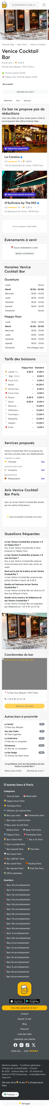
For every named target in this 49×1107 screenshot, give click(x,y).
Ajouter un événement (25, 253)
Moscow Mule (14, 406)
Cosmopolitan (14, 414)
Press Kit (24, 1029)
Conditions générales (30, 1065)
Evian (10, 427)
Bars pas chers (13, 815)
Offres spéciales (14, 873)
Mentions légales (10, 1065)
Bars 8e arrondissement (17, 971)
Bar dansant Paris (14, 868)
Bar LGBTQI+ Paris (15, 858)
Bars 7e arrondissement (17, 967)
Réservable (31, 796)
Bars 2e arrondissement (17, 943)
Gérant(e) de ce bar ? (25, 92)
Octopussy (10, 745)
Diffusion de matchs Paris (18, 810)
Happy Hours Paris (15, 801)
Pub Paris (34, 849)
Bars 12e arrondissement (18, 894)
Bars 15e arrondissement (18, 909)
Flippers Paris (12, 834)
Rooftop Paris (34, 863)
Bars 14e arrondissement (18, 904)
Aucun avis (7, 62)
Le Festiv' (9, 724)
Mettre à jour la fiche (13, 771)
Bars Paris (22, 44)
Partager (25, 1103)
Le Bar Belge (11, 752)
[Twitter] (33, 1045)
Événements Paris (35, 815)
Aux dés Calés (12, 731)
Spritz (11, 401)
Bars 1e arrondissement (17, 933)
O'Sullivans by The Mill (20, 203)
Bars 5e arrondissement (17, 957)
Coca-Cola (13, 393)
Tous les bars (12, 796)
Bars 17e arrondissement (18, 918)
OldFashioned (14, 410)
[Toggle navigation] (44, 5)
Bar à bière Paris (14, 839)
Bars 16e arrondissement (18, 914)
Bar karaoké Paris (14, 849)
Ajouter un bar (24, 1019)
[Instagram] (21, 1045)
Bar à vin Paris (36, 839)
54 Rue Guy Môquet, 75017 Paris (22, 693)
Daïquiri (11, 423)
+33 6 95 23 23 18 (16, 699)
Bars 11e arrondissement (18, 890)
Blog (24, 1024)
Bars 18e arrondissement (18, 923)
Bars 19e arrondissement (18, 928)
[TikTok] (27, 1045)
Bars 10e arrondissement (18, 885)
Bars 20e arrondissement (18, 938)
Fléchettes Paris (33, 834)
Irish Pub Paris (37, 868)
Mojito (11, 384)
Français (10, 1094)
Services (27, 100)
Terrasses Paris (13, 806)
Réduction (8, 100)
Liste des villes (25, 1034)
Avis (18, 100)
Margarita (12, 418)
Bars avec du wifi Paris (17, 825)
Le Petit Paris (11, 738)
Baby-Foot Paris (33, 830)
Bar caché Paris (13, 863)
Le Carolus (12, 157)
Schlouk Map (8, 44)
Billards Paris (12, 830)
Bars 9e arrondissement (17, 976)
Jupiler (11, 372)
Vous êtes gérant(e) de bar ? (24, 1008)
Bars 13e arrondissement (18, 899)
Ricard (11, 397)
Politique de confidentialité (14, 1068)
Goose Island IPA (16, 389)
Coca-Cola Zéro (15, 380)
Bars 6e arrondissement (17, 962)
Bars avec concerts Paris (18, 820)
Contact (24, 1014)
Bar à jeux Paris (13, 854)
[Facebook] (15, 1045)
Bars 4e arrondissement (17, 952)
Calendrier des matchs (24, 1039)
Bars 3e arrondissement (17, 947)
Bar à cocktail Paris (15, 844)
